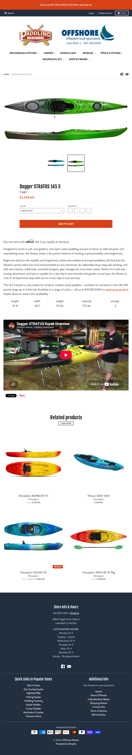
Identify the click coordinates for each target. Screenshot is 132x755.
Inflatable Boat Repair (99, 699)
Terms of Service (98, 710)
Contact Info (98, 706)
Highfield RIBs (33, 693)
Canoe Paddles (33, 708)
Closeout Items (33, 716)
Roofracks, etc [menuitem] (52, 59)
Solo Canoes (33, 685)
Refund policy (99, 714)
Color (23, 206)
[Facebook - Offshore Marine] (121, 74)
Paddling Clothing (33, 700)
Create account (105, 13)
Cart (123, 13)
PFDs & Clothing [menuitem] (110, 53)
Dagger (23, 191)
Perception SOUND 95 (33, 572)
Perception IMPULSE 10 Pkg (98, 572)
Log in (91, 13)
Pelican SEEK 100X (99, 495)
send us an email (115, 289)
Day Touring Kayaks (33, 689)
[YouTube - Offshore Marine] (127, 74)
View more (66, 423)
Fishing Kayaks (33, 697)
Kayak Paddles (33, 704)
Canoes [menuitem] (48, 53)
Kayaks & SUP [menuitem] (68, 53)
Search (98, 691)
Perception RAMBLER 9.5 (33, 495)
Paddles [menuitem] (88, 53)
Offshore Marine (70, 740)
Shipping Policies (98, 703)
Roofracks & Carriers (33, 712)
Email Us (74, 613)
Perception (33, 499)
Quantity (72, 206)
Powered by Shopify (66, 743)
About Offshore (99, 695)
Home (6, 74)
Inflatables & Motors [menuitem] (23, 53)
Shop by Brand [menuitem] (78, 59)
